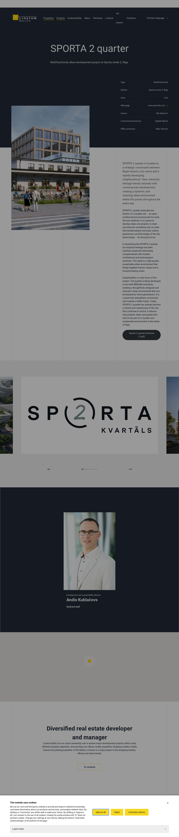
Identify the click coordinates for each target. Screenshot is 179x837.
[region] (89, 667)
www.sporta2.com (157, 105)
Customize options (136, 812)
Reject (117, 812)
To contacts (89, 767)
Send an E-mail (73, 606)
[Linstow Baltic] (24, 18)
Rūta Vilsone (162, 129)
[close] (167, 803)
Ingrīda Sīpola (161, 121)
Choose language (155, 18)
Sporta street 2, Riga (158, 90)
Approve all (101, 812)
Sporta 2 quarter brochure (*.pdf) (141, 335)
